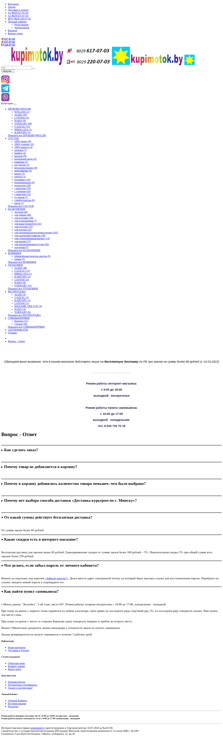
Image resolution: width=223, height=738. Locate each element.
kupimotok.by (37, 728)
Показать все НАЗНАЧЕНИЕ (24, 250)
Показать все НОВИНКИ (22, 262)
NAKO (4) (20, 309)
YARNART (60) (23, 123)
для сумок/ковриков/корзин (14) (32, 238)
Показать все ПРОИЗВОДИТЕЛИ (27, 135)
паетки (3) (20, 176)
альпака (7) (20, 150)
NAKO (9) (20, 120)
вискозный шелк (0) (25, 159)
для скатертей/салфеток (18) (29, 235)
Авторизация (21, 27)
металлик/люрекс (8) (25, 167)
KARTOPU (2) (22, 300)
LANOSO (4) (21, 117)
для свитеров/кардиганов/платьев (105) (36, 232)
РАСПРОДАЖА (17, 291)
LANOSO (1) (21, 303)
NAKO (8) (20, 282)
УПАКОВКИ (15, 265)
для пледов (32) (23, 229)
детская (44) (21, 212)
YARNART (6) (22, 312)
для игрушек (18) (23, 217)
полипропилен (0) (24, 182)
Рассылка (13, 706)
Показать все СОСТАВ (21, 206)
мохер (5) (19, 173)
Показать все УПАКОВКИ (23, 288)
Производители (16, 682)
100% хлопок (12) (24, 144)
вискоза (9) (20, 156)
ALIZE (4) (20, 294)
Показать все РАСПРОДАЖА (24, 315)
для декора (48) (22, 215)
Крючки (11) (21, 321)
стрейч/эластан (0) (24, 200)
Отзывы (12, 332)
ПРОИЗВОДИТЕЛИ (19, 109)
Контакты (13, 4)
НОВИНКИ (14, 253)
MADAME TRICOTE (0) (28, 306)
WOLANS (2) (21, 111)
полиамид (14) (22, 179)
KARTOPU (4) (22, 276)
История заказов (17, 703)
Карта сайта (14, 669)
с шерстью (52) (22, 194)
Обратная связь (16, 663)
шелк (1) (19, 203)
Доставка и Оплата (18, 650)
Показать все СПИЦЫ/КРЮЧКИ (26, 326)
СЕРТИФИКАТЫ (18, 329)
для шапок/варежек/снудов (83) (31, 244)
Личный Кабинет (17, 700)
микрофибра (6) (23, 170)
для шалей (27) (22, 241)
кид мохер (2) (21, 164)
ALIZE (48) (20, 268)
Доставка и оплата (18, 10)
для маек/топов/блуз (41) (28, 223)
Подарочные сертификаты (22, 685)
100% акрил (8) (22, 141)
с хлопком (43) (22, 191)
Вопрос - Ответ (16, 341)
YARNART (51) (23, 285)
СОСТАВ (13, 138)
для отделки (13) (23, 226)
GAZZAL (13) (22, 126)
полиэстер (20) (22, 185)
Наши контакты (16, 647)
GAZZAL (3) (21, 297)
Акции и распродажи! (20, 687)
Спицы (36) (20, 324)
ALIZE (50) (20, 114)
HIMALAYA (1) (23, 129)
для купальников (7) (25, 220)
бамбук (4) (20, 153)
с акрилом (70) (22, 188)
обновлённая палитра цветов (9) (32, 256)
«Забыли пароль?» (56, 578)
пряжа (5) (19, 259)
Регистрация (21, 24)
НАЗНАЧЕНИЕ (16, 209)
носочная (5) (21, 247)
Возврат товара (16, 666)
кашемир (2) (21, 162)
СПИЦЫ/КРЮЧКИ (19, 318)
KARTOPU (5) (22, 132)
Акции (12, 7)
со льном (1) (21, 197)
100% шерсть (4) (23, 147)
